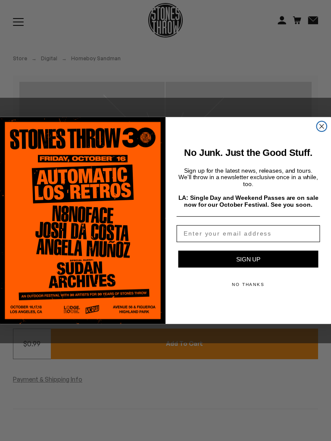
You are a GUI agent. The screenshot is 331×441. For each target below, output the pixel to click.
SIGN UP (248, 259)
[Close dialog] (322, 126)
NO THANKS (248, 284)
